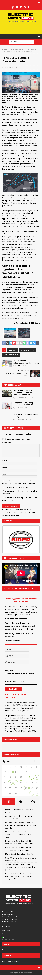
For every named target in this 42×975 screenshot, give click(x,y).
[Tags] (21, 801)
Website (5, 474)
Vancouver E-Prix (11, 355)
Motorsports (17, 49)
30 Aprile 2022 (10, 67)
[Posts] (8, 801)
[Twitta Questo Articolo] (7, 343)
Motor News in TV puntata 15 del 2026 (20, 854)
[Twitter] (25, 7)
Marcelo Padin (7, 926)
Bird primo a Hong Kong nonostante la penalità (23, 403)
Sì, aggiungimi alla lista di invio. (16, 487)
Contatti (5, 934)
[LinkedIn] (29, 7)
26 (32, 787)
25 (26, 787)
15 (10, 782)
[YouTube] (17, 7)
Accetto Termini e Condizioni (20, 673)
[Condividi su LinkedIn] (10, 343)
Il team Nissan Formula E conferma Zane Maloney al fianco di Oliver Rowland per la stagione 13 (20, 876)
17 (21, 782)
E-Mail (4, 467)
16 (16, 782)
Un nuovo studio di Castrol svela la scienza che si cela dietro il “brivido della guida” (20, 867)
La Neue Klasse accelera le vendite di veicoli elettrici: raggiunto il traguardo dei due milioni (20, 825)
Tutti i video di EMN (16, 558)
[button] (38, 2)
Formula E (12, 350)
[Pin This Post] (14, 343)
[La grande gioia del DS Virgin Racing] (7, 416)
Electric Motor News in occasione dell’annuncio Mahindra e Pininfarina (23, 392)
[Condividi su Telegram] (31, 343)
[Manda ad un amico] (17, 343)
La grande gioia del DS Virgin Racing (25, 415)
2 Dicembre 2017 (22, 408)
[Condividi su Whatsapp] (24, 343)
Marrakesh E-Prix (27, 350)
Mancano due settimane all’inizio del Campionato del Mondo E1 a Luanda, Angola (19, 834)
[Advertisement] (22, 28)
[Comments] (33, 801)
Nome (4, 460)
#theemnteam (7, 930)
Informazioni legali (8, 950)
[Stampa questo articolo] (21, 343)
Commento (6, 443)
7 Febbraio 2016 (22, 419)
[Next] (34, 539)
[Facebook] (13, 7)
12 (32, 777)
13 (37, 777)
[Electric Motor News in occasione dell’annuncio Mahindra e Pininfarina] (7, 393)
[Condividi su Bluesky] (34, 343)
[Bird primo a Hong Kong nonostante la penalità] (7, 405)
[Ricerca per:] (21, 42)
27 (37, 787)
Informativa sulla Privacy (15, 681)
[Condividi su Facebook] (4, 343)
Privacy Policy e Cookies (10, 961)
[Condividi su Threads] (37, 343)
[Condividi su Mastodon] (27, 343)
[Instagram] (21, 7)
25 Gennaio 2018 (22, 398)
